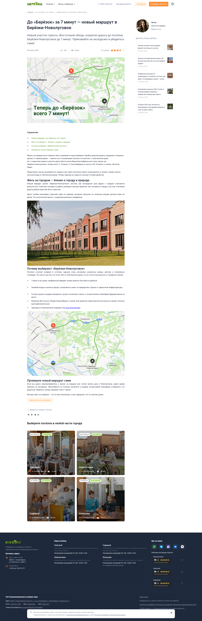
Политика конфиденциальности (184, 604)
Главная (30, 12)
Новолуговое (60, 557)
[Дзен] (182, 546)
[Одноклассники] (31, 414)
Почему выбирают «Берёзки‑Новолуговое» (49, 146)
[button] (51, 4)
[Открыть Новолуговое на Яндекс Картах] (182, 560)
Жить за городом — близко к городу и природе (50, 142)
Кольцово (107, 557)
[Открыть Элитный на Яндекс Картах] (182, 571)
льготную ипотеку (72, 308)
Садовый (107, 545)
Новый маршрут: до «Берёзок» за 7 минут (48, 138)
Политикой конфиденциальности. (77, 615)
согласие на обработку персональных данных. (110, 615)
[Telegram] (35, 414)
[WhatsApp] (38, 414)
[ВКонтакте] (28, 414)
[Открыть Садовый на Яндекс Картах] (182, 583)
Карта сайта (144, 597)
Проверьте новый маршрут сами (44, 150)
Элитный (58, 545)
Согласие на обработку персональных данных (156, 604)
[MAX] (168, 546)
